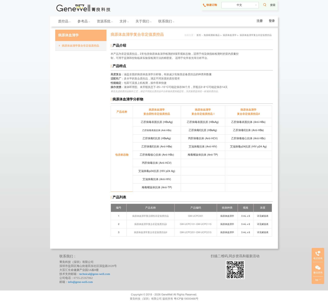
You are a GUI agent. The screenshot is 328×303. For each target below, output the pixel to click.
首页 (198, 35)
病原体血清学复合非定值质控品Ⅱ (150, 232)
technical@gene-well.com (94, 273)
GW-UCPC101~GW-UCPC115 (195, 224)
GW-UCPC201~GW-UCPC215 (195, 232)
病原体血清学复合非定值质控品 (80, 45)
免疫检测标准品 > (213, 35)
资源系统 (104, 21)
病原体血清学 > (230, 35)
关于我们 (143, 21)
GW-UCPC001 (195, 216)
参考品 (83, 21)
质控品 (63, 21)
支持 (123, 21)
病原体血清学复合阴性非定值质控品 (150, 216)
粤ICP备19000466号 (186, 298)
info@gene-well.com (80, 281)
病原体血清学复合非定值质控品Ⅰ (150, 224)
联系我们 (165, 21)
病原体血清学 (68, 35)
